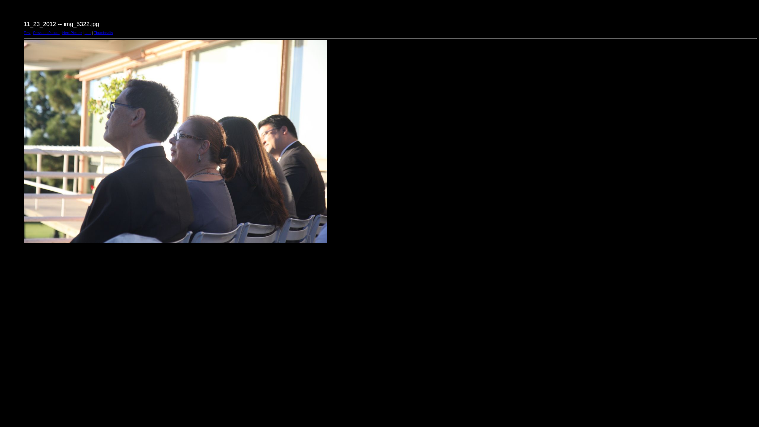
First (27, 33)
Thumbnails (103, 33)
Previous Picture (46, 33)
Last (87, 33)
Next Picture (72, 33)
